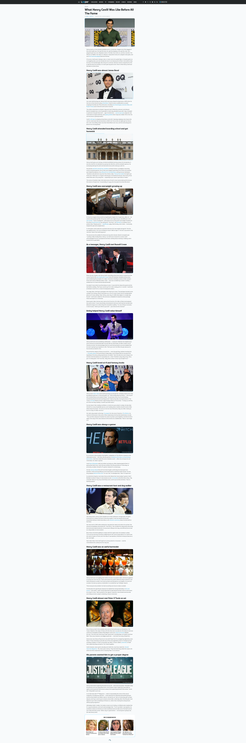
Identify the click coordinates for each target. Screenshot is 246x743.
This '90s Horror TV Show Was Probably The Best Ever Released (128, 733)
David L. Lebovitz (89, 16)
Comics (124, 2)
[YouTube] (145, 2)
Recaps (118, 2)
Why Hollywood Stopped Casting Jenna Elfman (91, 733)
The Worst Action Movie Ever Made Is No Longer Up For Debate (103, 733)
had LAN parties (93, 463)
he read (93, 400)
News (135, 2)
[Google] (154, 2)
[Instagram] (150, 2)
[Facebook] (143, 2)
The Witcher (126, 413)
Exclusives (94, 2)
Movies (101, 2)
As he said (114, 478)
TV (105, 2)
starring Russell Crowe (102, 277)
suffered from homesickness (108, 172)
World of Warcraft (98, 473)
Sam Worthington (117, 105)
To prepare (107, 413)
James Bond (105, 103)
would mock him (96, 222)
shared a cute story (115, 520)
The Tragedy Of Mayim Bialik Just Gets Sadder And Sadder (115, 733)
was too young (119, 113)
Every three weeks (119, 174)
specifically (105, 224)
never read (96, 393)
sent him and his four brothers (101, 168)
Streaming (111, 2)
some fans (124, 642)
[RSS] (157, 2)
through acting (92, 353)
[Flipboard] (152, 2)
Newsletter (164, 2)
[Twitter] (147, 2)
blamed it (118, 222)
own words (89, 220)
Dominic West (125, 105)
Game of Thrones (120, 632)
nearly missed (94, 470)
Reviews (129, 2)
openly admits (108, 114)
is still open (92, 119)
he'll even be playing (94, 56)
